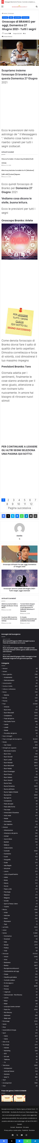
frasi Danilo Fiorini (9, 721)
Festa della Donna (9, 806)
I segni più (7, 992)
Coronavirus (8, 936)
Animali (6, 836)
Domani (6, 986)
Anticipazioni (8, 1068)
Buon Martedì (8, 762)
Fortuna (6, 989)
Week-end (7, 1018)
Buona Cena (8, 783)
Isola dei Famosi (9, 1071)
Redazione (19, 1127)
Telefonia (7, 1059)
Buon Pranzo (8, 774)
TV (5, 1062)
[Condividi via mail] (31, 516)
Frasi (4, 704)
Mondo (6, 945)
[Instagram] (26, 1135)
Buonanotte (7, 795)
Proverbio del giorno (10, 733)
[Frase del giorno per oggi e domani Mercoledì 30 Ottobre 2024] (19, 1098)
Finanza (5, 701)
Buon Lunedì (8, 759)
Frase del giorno (9, 718)
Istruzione (7, 868)
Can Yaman (7, 745)
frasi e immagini (7, 736)
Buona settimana (9, 789)
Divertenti (7, 939)
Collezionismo (8, 848)
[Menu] (2, 7)
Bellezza (6, 845)
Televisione (6, 1065)
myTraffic (17, 17)
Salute (4, 1024)
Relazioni (7, 895)
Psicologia (7, 892)
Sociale (6, 901)
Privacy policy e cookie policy (12, 1130)
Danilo (6, 33)
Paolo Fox (7, 1009)
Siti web (6, 1056)
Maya (5, 1000)
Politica (6, 948)
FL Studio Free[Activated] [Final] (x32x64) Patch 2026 (28, 619)
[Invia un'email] (10, 33)
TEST (4, 1080)
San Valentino (8, 824)
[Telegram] (26, 516)
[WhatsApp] (22, 516)
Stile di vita (6, 1042)
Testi (5, 924)
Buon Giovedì (8, 757)
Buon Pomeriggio (9, 771)
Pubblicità (25, 1130)
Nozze (6, 886)
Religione (7, 898)
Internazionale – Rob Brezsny (13, 995)
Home (5, 13)
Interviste (7, 915)
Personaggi (6, 1021)
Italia (11, 17)
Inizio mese (7, 815)
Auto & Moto (8, 839)
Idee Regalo (7, 865)
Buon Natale (8, 768)
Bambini (6, 842)
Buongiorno (7, 798)
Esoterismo (7, 854)
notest (4, 930)
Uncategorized (7, 1083)
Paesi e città (8, 889)
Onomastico (8, 821)
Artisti (6, 912)
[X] (8, 516)
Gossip (5, 17)
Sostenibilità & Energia (9, 1030)
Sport (4, 1033)
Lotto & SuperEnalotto (11, 874)
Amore (6, 956)
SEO (5, 1053)
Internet (6, 1047)
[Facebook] (3, 516)
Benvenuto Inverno (10, 751)
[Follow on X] (9, 33)
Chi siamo (26, 1127)
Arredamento (8, 677)
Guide (6, 862)
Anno (5, 959)
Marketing (7, 1050)
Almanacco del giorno (11, 833)
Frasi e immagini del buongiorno (12, 739)
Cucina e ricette (7, 686)
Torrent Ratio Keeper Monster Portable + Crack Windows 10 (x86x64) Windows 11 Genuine (27, 607)
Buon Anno (7, 709)
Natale (6, 730)
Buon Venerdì (8, 780)
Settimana (7, 1015)
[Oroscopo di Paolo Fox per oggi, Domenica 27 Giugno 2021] (19, 554)
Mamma (6, 695)
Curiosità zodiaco (9, 980)
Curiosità (6, 851)
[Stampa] (35, 516)
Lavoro (6, 871)
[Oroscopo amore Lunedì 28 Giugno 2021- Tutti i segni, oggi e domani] (19, 578)
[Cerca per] (37, 7)
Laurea (6, 724)
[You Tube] (22, 1135)
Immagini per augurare (9, 748)
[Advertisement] (19, 107)
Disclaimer (32, 1130)
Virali (5, 950)
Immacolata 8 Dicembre (11, 812)
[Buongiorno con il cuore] (19, 6)
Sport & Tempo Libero (11, 903)
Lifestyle (5, 827)
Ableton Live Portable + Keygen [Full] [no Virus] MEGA (10, 605)
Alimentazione (8, 830)
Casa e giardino (7, 674)
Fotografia (7, 859)
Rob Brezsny (8, 1012)
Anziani (5, 671)
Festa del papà (8, 804)
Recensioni (7, 921)
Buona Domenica (9, 786)
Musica (5, 909)
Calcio (6, 1036)
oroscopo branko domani (12, 1006)
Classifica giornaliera (10, 977)
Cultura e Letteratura (9, 689)
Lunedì (6, 727)
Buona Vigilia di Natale (11, 792)
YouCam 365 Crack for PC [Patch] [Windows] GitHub (9, 619)
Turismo (6, 906)
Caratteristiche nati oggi (11, 971)
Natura (6, 883)
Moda (6, 880)
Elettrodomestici (9, 680)
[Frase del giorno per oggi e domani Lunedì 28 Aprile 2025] (7, 1098)
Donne (5, 692)
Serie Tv (6, 1077)
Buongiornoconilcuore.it (11, 968)
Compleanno (8, 715)
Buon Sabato (8, 777)
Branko (6, 965)
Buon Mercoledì (9, 712)
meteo (6, 877)
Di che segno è (8, 983)
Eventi (6, 856)
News (6, 918)
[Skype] (13, 516)
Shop (4, 1027)
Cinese (6, 974)
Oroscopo (11, 13)
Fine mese (7, 809)
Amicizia (6, 707)
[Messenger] (17, 516)
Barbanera (7, 962)
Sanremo (7, 1074)
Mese (5, 1003)
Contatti (19, 1124)
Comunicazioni (7, 683)
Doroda (5, 698)
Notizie (5, 933)
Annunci (5, 668)
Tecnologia (6, 1044)
